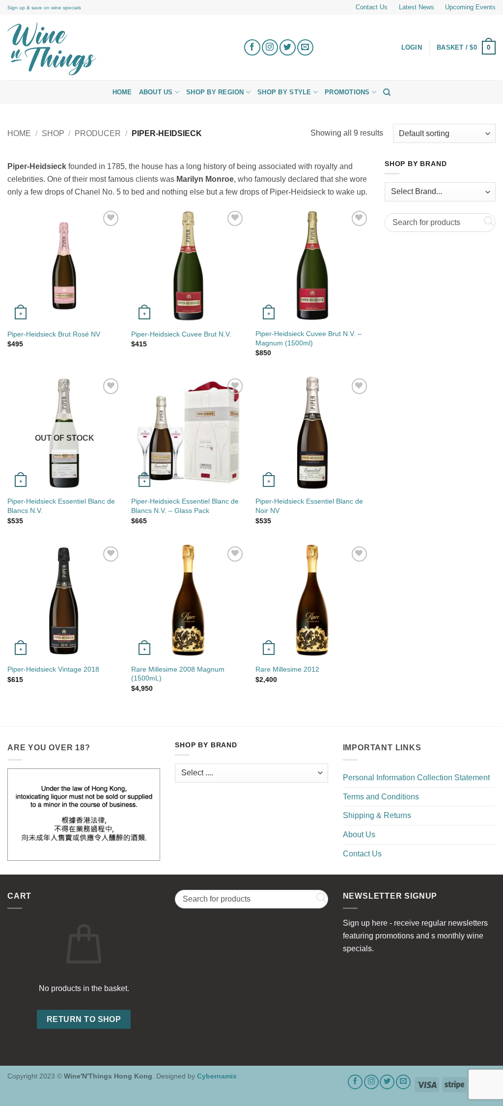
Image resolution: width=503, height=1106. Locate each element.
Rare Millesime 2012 (287, 669)
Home (122, 92)
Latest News (416, 7)
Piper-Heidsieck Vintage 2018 (53, 669)
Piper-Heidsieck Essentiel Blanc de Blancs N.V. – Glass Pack (185, 505)
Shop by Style (284, 92)
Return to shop (84, 1019)
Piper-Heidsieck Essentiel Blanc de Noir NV (309, 505)
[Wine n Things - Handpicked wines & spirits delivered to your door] (117, 48)
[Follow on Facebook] (252, 47)
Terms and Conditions (381, 797)
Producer (98, 133)
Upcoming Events (470, 7)
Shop (53, 133)
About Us (156, 92)
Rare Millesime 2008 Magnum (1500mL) (177, 673)
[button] (466, 47)
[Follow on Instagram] (270, 47)
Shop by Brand (416, 164)
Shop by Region (215, 92)
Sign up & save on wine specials (44, 7)
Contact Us (372, 7)
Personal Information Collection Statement (416, 777)
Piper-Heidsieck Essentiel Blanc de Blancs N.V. (61, 505)
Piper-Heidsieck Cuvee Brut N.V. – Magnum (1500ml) (308, 338)
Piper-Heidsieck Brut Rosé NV (53, 334)
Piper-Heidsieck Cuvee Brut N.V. (181, 334)
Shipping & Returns (377, 815)
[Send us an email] (305, 47)
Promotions (347, 92)
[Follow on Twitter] (287, 47)
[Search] (387, 92)
